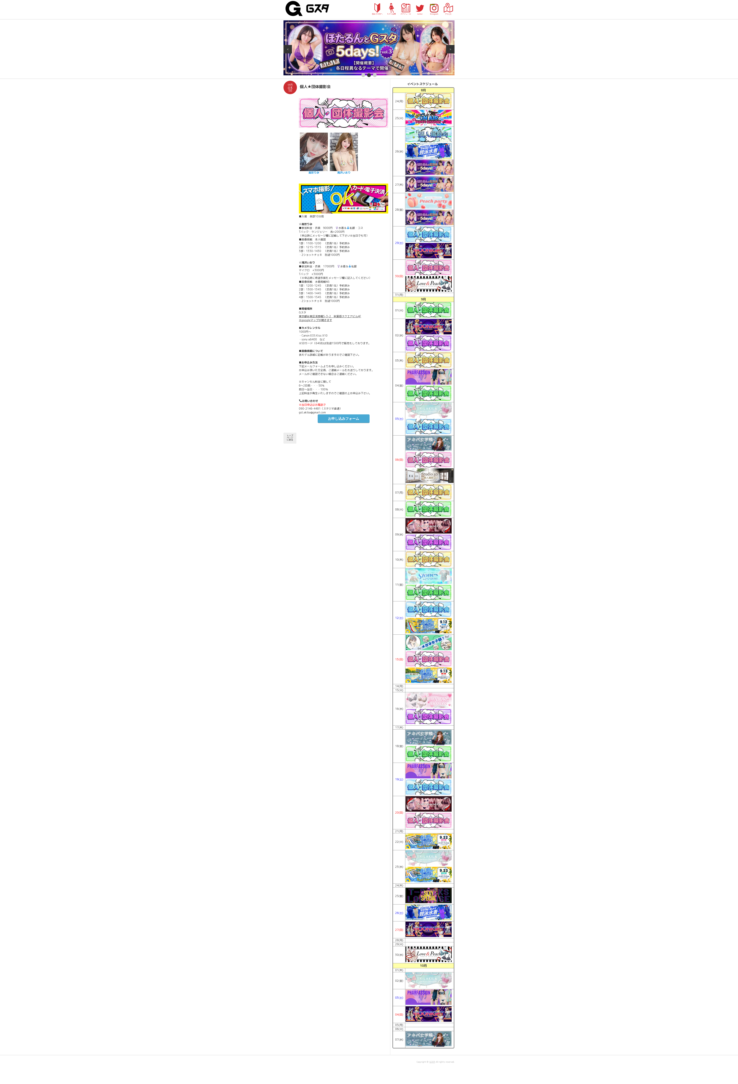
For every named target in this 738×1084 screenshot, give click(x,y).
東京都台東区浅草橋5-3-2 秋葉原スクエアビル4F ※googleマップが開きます (330, 318)
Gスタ (432, 1061)
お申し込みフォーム (343, 419)
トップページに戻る (290, 437)
